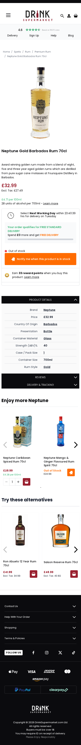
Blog (71, 35)
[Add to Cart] (26, 482)
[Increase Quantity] (18, 482)
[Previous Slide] (5, 445)
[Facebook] (33, 652)
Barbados (50, 324)
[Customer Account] (69, 16)
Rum (28, 51)
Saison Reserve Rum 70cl (61, 562)
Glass (47, 338)
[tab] (40, 487)
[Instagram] (47, 652)
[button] (40, 29)
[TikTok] (73, 652)
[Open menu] (8, 15)
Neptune (49, 310)
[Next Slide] (75, 445)
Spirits (17, 51)
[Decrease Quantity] (6, 482)
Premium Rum (43, 51)
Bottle (48, 331)
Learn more (50, 203)
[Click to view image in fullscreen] (40, 102)
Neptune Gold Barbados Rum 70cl (27, 56)
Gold (47, 367)
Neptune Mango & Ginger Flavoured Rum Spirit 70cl (59, 461)
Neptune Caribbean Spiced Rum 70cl (16, 459)
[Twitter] (60, 652)
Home (6, 51)
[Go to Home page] (38, 16)
